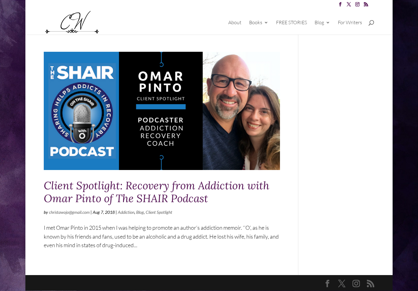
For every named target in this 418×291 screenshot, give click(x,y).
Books (255, 22)
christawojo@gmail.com (69, 212)
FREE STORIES (291, 22)
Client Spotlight (159, 212)
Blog (319, 22)
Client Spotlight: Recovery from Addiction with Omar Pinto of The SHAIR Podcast (156, 192)
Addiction (126, 212)
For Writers (350, 22)
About (234, 22)
